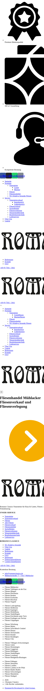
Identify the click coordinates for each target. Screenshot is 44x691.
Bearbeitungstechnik (17, 342)
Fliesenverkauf (14, 334)
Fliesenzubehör (15, 321)
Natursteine (13, 313)
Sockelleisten (14, 336)
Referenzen (9, 350)
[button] (7, 268)
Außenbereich (19, 332)
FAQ (6, 355)
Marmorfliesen (19, 317)
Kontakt (8, 353)
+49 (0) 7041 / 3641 (7, 566)
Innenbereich (19, 330)
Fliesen (12, 319)
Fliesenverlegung (15, 338)
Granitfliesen (19, 315)
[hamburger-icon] (1, 305)
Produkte (8, 311)
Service (7, 325)
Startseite (8, 309)
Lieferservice (14, 344)
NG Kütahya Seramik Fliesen (20, 323)
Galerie (7, 348)
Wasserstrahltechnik (16, 340)
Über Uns (8, 346)
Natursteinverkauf (16, 327)
